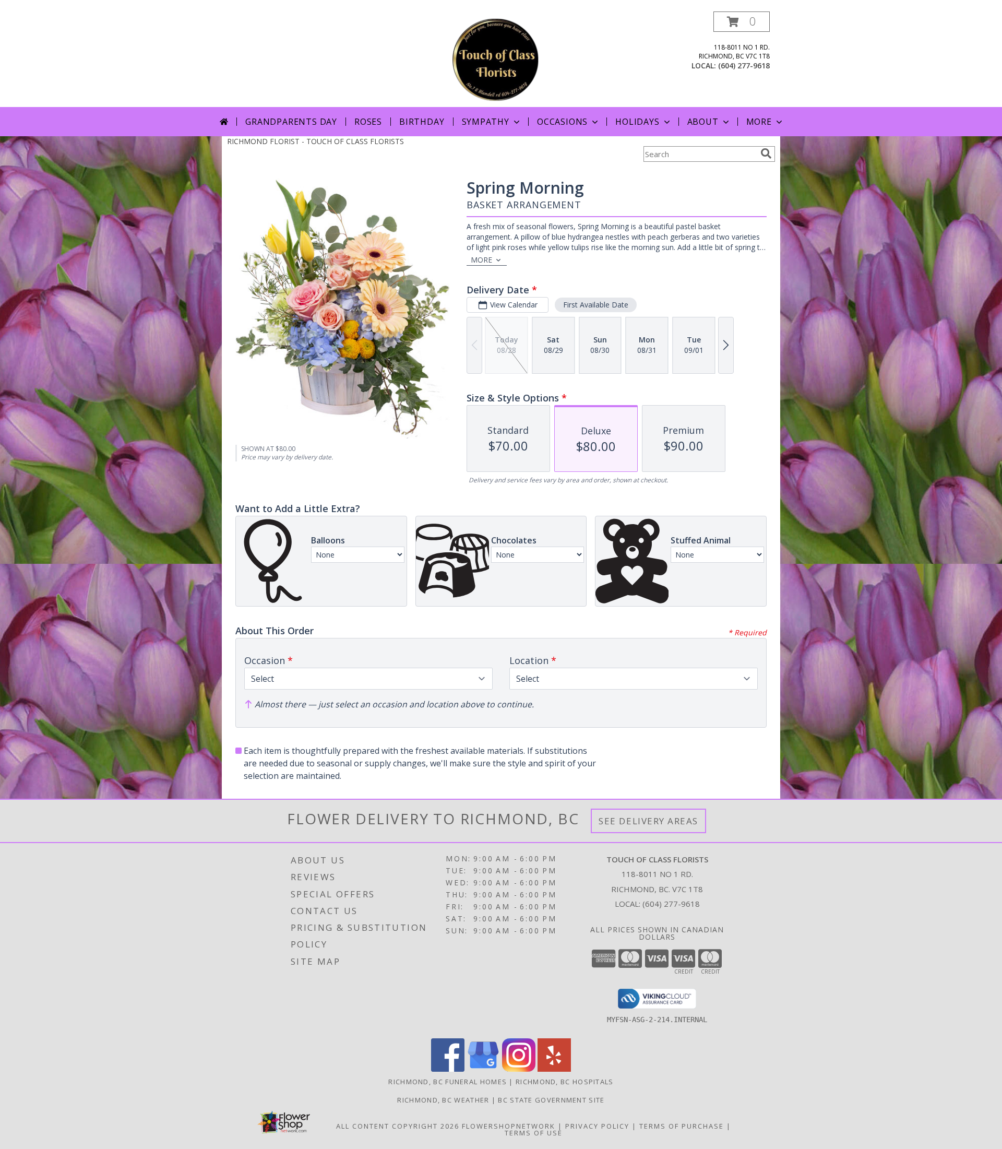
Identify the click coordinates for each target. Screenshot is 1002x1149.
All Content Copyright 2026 (397, 1126)
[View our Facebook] (447, 1069)
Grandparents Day (291, 121)
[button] (741, 21)
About (703, 121)
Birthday (421, 121)
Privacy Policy (597, 1126)
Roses (368, 121)
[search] (766, 153)
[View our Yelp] (554, 1069)
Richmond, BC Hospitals (565, 1081)
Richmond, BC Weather (443, 1100)
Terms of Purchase (681, 1126)
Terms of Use (534, 1133)
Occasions (562, 121)
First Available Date (595, 305)
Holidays (637, 121)
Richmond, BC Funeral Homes (447, 1081)
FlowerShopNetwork (508, 1126)
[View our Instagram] (518, 1069)
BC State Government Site (551, 1100)
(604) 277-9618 (744, 65)
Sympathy (485, 121)
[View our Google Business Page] (483, 1069)
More (759, 121)
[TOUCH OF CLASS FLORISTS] (502, 59)
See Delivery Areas (648, 821)
